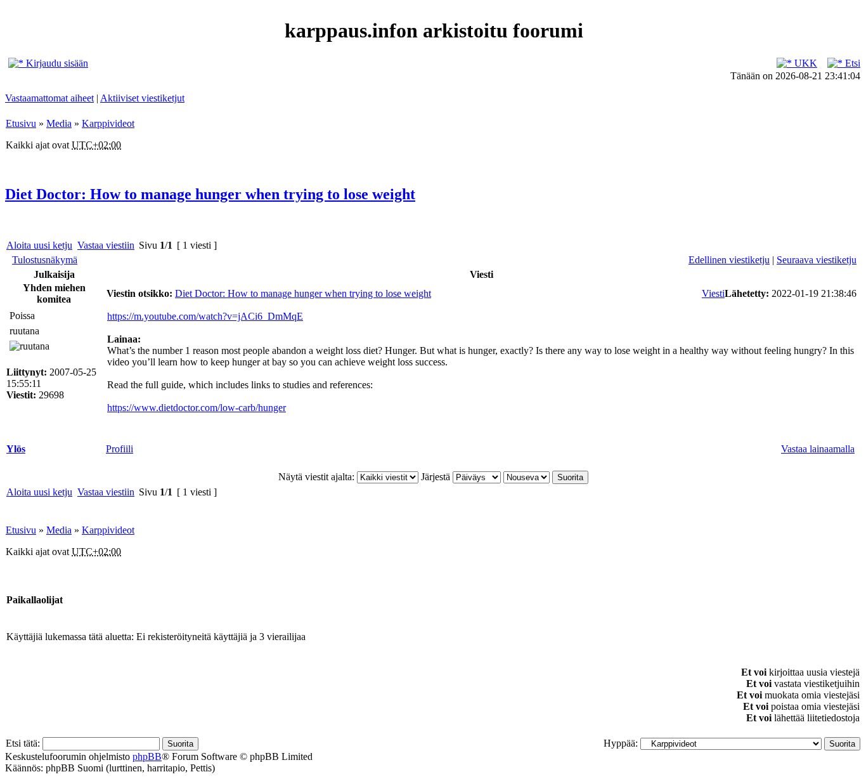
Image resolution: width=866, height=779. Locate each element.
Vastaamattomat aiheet (49, 98)
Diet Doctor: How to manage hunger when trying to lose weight (210, 194)
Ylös (15, 448)
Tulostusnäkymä (44, 259)
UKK (804, 63)
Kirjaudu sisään (55, 63)
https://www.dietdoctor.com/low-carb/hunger (196, 407)
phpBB (147, 756)
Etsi (851, 63)
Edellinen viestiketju (729, 259)
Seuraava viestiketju (816, 259)
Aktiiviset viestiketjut (142, 98)
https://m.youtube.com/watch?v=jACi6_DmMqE (205, 316)
